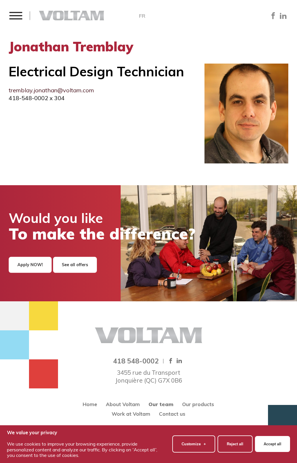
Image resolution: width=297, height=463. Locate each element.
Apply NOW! (30, 264)
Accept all (272, 444)
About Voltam (123, 404)
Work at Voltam (131, 414)
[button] (15, 15)
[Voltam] (71, 15)
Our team (160, 404)
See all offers (75, 264)
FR (142, 16)
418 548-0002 (136, 360)
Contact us (172, 414)
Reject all (235, 444)
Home (90, 404)
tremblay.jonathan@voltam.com (51, 90)
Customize (194, 444)
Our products (198, 404)
